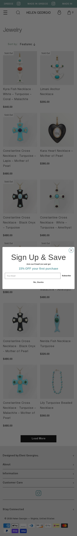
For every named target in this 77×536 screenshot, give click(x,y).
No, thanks (38, 282)
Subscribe (66, 276)
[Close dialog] (71, 250)
